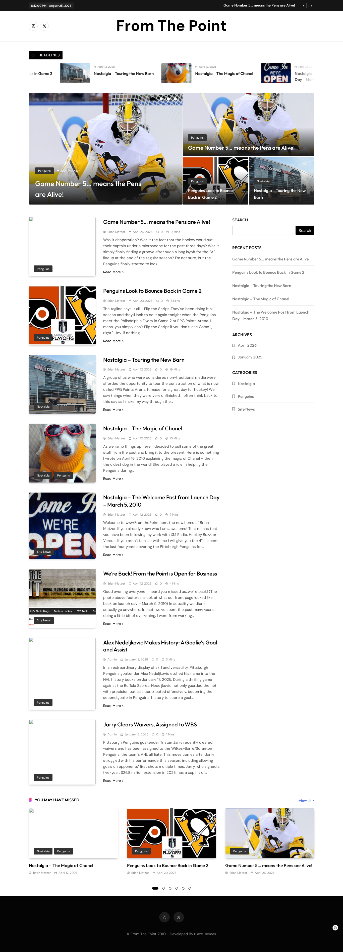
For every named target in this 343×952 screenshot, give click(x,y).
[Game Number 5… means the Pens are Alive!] (106, 149)
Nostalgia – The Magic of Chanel (178, 73)
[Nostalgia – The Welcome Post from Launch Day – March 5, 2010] (229, 73)
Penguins (44, 171)
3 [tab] (168, 99)
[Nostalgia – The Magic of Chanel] (130, 73)
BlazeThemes (205, 934)
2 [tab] (161, 99)
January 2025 (250, 356)
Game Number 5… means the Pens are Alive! (259, 5)
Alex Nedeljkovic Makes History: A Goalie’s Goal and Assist (160, 646)
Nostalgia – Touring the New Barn (77, 73)
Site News (44, 552)
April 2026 (247, 345)
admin (112, 659)
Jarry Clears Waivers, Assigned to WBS (150, 724)
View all (305, 801)
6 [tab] (190, 888)
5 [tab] (183, 888)
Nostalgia (263, 181)
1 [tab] (152, 99)
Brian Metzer (116, 231)
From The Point (171, 26)
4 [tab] (175, 99)
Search (240, 219)
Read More (112, 272)
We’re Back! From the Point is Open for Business (160, 573)
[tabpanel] (106, 149)
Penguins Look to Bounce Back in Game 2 (152, 290)
